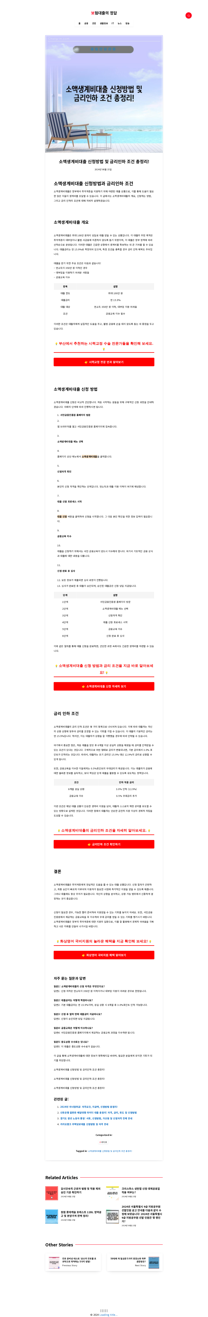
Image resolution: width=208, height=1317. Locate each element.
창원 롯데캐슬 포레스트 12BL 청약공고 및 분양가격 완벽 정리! (81, 1214)
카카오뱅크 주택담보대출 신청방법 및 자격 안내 (84, 1124)
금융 (86, 23)
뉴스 (120, 23)
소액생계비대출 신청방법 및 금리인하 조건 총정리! (110, 1151)
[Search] (189, 15)
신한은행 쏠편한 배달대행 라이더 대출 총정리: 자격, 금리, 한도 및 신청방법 (98, 1112)
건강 (94, 23)
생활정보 (104, 23)
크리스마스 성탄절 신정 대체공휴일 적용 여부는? (141, 1190)
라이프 (104, 1142)
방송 (128, 23)
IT (113, 23)
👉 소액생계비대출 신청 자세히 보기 (104, 686)
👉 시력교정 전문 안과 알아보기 (104, 362)
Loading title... (108, 1314)
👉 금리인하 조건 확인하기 (104, 844)
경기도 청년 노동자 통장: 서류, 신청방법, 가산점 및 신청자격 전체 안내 (96, 1118)
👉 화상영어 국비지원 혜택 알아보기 (104, 955)
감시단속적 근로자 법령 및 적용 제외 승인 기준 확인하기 (80, 1190)
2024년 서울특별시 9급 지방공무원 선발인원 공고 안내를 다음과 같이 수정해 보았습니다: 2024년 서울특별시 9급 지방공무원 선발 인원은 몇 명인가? (142, 1214)
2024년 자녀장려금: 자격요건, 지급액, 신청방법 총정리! (89, 1106)
